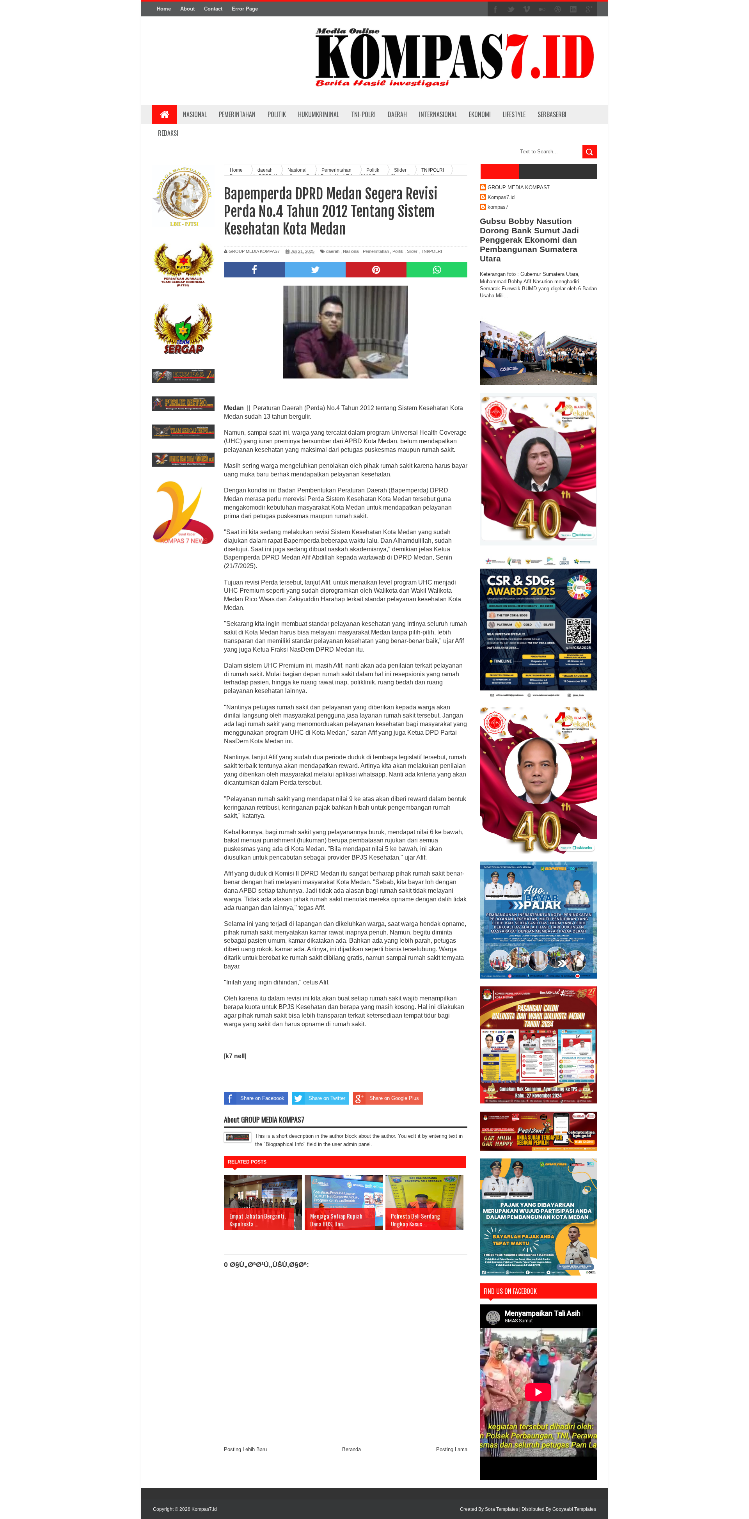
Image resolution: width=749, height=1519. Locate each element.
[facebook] (495, 9)
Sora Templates (501, 1509)
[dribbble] (558, 9)
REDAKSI (168, 133)
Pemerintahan (376, 251)
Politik (397, 251)
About (187, 9)
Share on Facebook (262, 1098)
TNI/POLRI (431, 251)
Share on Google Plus (394, 1098)
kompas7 (498, 207)
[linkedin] (573, 9)
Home (164, 9)
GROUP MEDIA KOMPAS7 (519, 187)
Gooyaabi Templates (574, 1509)
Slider (412, 251)
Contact (213, 9)
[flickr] (542, 9)
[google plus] (589, 9)
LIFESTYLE (514, 114)
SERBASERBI (552, 114)
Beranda (351, 1449)
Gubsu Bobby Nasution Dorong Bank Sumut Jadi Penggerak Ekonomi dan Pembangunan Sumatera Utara (529, 240)
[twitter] (511, 9)
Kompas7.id (501, 197)
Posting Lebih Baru (245, 1449)
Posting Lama (451, 1449)
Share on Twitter (327, 1098)
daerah (332, 251)
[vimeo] (526, 9)
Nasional (351, 251)
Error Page (245, 9)
